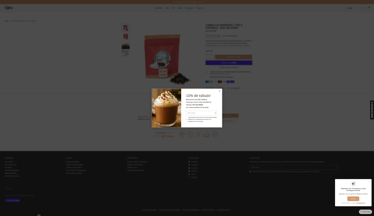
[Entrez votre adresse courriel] (215, 113)
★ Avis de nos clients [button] (372, 110)
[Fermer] (219, 91)
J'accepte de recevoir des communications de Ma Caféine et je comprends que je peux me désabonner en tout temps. (202, 119)
